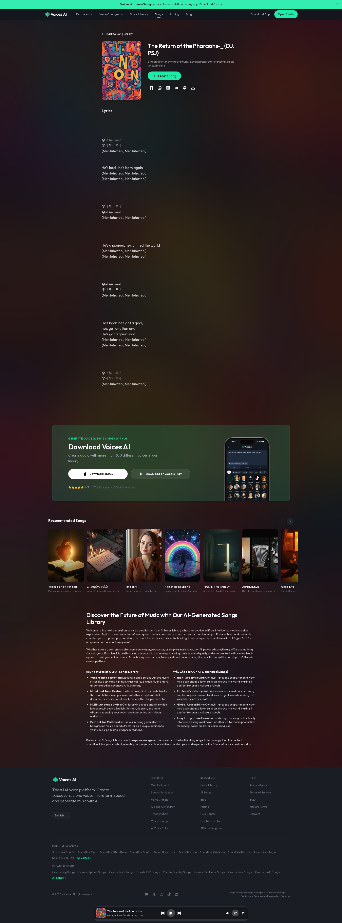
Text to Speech (160, 785)
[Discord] (146, 894)
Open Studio (286, 14)
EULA (253, 799)
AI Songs (205, 792)
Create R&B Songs (148, 872)
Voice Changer (109, 14)
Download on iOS (101, 474)
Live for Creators (211, 821)
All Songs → (59, 877)
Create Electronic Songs (209, 872)
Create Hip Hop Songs (92, 872)
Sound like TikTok (63, 858)
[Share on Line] (184, 88)
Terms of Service (260, 792)
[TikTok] (169, 894)
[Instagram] (161, 894)
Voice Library (139, 14)
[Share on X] (168, 88)
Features (82, 14)
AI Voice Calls (159, 828)
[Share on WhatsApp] (159, 88)
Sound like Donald (63, 852)
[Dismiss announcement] (336, 4)
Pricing (174, 14)
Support (255, 814)
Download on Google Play (164, 474)
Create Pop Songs (63, 872)
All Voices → (84, 858)
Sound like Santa (140, 852)
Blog (189, 14)
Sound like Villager (264, 852)
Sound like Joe (188, 852)
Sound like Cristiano (212, 852)
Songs (159, 14)
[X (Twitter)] (154, 894)
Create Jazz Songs (240, 872)
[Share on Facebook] (151, 88)
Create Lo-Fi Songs (267, 872)
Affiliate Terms (259, 807)
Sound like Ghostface (113, 852)
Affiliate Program (211, 828)
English (59, 815)
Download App (260, 14)
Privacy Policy (258, 785)
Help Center (208, 814)
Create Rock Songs (121, 872)
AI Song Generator (163, 807)
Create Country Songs (177, 872)
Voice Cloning (159, 799)
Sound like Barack (239, 852)
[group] (171, 920)
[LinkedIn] (176, 894)
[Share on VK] (176, 88)
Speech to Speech (162, 792)
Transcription (159, 814)
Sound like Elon (87, 852)
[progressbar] (171, 920)
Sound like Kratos (165, 852)
